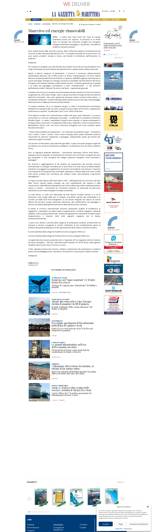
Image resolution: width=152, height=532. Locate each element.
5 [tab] (111, 54)
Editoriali (116, 20)
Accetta (106, 524)
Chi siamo (105, 11)
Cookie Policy (119, 528)
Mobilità (46, 20)
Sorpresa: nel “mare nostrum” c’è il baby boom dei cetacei (73, 281)
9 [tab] (43, 511)
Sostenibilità (46, 24)
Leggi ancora (113, 47)
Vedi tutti (117, 58)
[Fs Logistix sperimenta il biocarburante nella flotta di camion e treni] (39, 327)
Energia (54, 335)
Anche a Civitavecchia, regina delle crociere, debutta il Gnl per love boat (71, 389)
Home (30, 24)
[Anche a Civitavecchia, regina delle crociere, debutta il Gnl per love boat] (39, 392)
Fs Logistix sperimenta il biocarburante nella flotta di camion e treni (73, 324)
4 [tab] (109, 54)
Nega (121, 524)
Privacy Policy (128, 528)
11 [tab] (47, 511)
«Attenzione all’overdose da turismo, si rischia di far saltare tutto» (72, 367)
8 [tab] (117, 54)
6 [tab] (113, 54)
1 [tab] (104, 54)
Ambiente (36, 20)
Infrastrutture (56, 357)
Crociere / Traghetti (58, 400)
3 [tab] (107, 54)
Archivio (119, 482)
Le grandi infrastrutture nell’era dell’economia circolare (69, 346)
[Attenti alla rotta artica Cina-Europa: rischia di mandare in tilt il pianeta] (39, 306)
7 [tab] (115, 54)
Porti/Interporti (33, 527)
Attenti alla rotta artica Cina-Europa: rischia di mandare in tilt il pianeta (72, 303)
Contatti (112, 11)
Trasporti (30, 530)
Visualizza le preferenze (139, 524)
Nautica (105, 20)
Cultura (96, 20)
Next (122, 498)
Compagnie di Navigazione (58, 528)
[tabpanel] (113, 47)
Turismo (86, 20)
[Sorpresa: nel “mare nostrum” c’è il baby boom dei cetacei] (39, 284)
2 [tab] (106, 54)
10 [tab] (45, 511)
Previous (29, 498)
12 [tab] (49, 511)
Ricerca (66, 20)
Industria (56, 20)
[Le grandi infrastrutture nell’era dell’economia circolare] (39, 349)
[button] (148, 507)
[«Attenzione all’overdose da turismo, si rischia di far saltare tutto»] (39, 371)
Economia (76, 20)
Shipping (30, 524)
